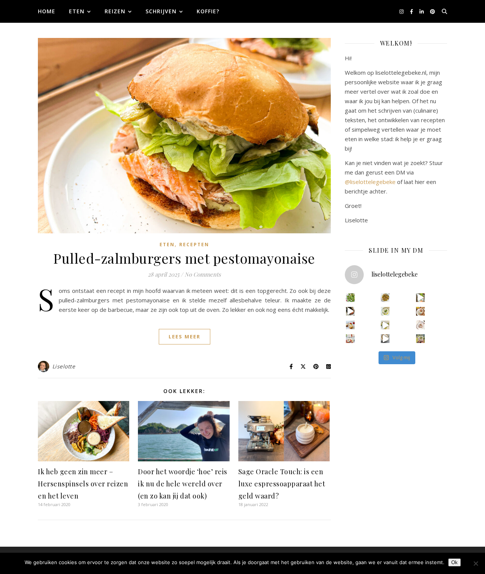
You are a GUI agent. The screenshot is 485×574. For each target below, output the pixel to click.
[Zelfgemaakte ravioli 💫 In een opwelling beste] (385, 311)
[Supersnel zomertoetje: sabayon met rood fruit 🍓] (350, 338)
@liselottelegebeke (370, 182)
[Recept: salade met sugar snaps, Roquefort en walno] (350, 297)
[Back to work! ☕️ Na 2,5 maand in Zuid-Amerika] (385, 338)
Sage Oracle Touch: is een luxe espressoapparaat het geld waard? (281, 483)
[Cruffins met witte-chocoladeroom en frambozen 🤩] (350, 325)
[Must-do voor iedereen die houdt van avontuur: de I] (420, 338)
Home (46, 11)
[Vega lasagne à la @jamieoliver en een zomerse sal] (420, 311)
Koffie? (208, 11)
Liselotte (63, 366)
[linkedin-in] (422, 11)
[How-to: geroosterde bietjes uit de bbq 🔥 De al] (350, 311)
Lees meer (184, 336)
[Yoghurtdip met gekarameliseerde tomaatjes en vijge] (385, 297)
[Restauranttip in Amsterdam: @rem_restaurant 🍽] (420, 325)
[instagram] (402, 11)
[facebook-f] (412, 11)
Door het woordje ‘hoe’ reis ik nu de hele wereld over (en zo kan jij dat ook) (182, 483)
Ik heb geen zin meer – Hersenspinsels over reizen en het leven (83, 483)
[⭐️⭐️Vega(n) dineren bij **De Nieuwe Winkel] (420, 297)
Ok (454, 562)
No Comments (203, 274)
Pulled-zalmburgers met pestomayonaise (184, 258)
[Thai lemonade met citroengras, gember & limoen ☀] (385, 325)
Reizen (115, 11)
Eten (76, 11)
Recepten (194, 244)
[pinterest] (432, 11)
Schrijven (161, 11)
